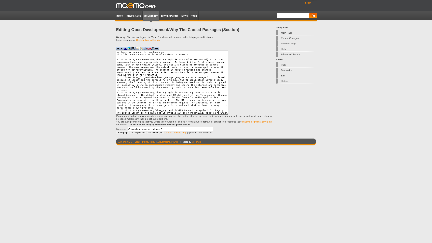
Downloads (134, 16)
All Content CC (125, 142)
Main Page (286, 32)
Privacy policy (148, 142)
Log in (308, 3)
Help (283, 49)
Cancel (168, 132)
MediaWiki (196, 142)
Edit (283, 75)
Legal (137, 142)
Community (151, 16)
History (284, 81)
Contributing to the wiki (148, 40)
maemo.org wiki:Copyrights (257, 121)
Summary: (121, 129)
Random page (288, 43)
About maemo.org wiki (167, 142)
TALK (194, 16)
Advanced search (290, 54)
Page (284, 64)
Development (169, 16)
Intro (119, 16)
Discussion (286, 70)
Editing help (180, 132)
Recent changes (290, 38)
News (184, 16)
